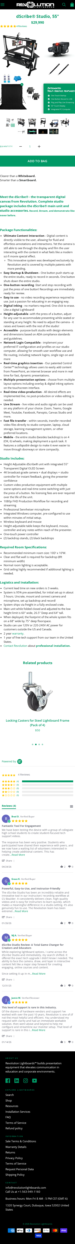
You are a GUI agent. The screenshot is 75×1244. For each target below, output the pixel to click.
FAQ (8, 1117)
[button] (9, 860)
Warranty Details (15, 1147)
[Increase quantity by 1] (39, 146)
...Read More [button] (17, 854)
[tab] (9, 806)
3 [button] (39, 744)
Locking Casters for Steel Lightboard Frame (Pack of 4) (37, 722)
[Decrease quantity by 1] (20, 146)
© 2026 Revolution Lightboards (37, 1223)
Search (9, 1095)
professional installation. (53, 645)
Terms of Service (15, 1123)
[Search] (64, 4)
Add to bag (37, 161)
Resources (11, 1106)
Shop (8, 1100)
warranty (17, 633)
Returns (10, 1152)
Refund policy (14, 1128)
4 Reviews (21, 26)
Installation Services (17, 1111)
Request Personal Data (19, 1169)
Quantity (6, 146)
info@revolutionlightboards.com (25, 1187)
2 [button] (36, 744)
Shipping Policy (15, 1174)
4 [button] (42, 744)
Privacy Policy (14, 1158)
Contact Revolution (15, 645)
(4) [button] (18, 781)
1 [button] (32, 744)
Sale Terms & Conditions (20, 1141)
